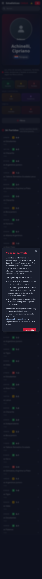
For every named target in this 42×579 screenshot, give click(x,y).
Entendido (29, 330)
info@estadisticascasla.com (17, 319)
